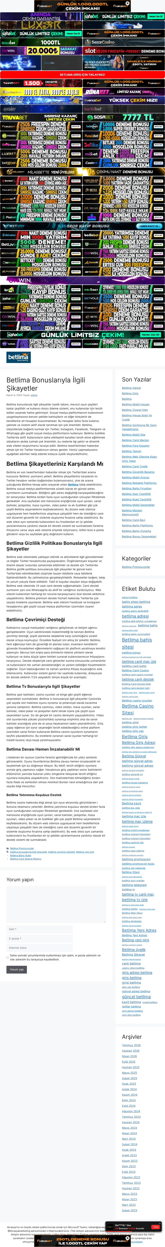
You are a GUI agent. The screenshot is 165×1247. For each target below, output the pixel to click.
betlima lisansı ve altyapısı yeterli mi (137, 812)
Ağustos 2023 (131, 1177)
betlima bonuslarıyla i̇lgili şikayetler (28, 851)
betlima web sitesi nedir (132, 917)
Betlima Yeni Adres (139, 930)
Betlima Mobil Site (133, 434)
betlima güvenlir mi (132, 774)
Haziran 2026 (131, 1050)
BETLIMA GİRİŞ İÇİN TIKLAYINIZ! (82, 74)
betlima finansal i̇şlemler (144, 719)
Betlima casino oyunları (137, 700)
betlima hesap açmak (130, 779)
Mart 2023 (129, 1205)
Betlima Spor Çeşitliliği (136, 494)
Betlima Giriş (130, 393)
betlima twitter (130, 908)
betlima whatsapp (132, 921)
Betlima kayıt (131, 803)
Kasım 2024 (129, 1094)
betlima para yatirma (133, 850)
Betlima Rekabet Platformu (139, 483)
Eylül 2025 (128, 1061)
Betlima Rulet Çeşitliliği (136, 499)
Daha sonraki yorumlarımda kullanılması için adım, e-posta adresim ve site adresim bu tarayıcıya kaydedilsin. (55, 957)
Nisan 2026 (129, 1056)
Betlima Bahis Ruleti (20, 855)
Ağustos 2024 (131, 1111)
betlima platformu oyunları (132, 855)
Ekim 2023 (129, 1166)
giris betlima (131, 977)
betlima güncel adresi (137, 766)
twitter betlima (131, 1006)
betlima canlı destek (138, 679)
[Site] (41, 126)
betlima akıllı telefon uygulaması (139, 621)
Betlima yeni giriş (85, 851)
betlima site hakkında (133, 868)
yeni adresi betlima (132, 1010)
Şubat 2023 (129, 1210)
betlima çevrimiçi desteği (61, 851)
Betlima (127, 399)
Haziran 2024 (131, 1122)
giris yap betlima (131, 987)
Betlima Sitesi (131, 872)
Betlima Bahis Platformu (137, 525)
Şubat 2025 (129, 1078)
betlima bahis (148, 625)
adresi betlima (129, 597)
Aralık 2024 (129, 1089)
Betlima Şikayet (133, 955)
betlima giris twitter (134, 726)
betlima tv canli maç (138, 894)
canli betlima (131, 963)
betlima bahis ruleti (130, 630)
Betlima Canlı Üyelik (135, 466)
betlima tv (128, 889)
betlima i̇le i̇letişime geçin (132, 791)
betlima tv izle (135, 899)
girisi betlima (131, 983)
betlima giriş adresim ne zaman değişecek (139, 752)
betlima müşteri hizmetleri (136, 834)
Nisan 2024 (129, 1133)
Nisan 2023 (129, 1199)
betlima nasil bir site (133, 842)
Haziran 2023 (131, 1188)
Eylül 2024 (129, 1105)
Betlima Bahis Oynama (136, 531)
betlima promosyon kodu (138, 863)
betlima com (127, 719)
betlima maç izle (134, 816)
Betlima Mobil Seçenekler (138, 505)
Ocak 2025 (129, 1083)
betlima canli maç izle (139, 661)
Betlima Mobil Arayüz (135, 477)
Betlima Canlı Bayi (133, 520)
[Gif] (82, 172)
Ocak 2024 (129, 1149)
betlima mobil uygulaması (136, 830)
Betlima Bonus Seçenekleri (139, 536)
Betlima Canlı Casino (135, 670)
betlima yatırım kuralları (131, 926)
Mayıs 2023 (129, 1194)
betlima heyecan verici (131, 787)
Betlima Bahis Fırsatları (136, 488)
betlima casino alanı (130, 697)
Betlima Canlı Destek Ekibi (136, 684)
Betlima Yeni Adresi (134, 935)
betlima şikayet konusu (131, 959)
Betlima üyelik (134, 949)
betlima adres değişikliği (135, 611)
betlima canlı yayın (129, 693)
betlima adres (132, 606)
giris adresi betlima (137, 972)
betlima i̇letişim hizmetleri (132, 799)
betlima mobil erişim (130, 826)
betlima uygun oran (147, 909)
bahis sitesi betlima (136, 602)
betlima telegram (134, 885)
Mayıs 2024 (129, 1127)
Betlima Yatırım (131, 451)
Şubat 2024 (129, 1144)
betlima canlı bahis (134, 666)
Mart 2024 (129, 1138)
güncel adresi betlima (136, 991)
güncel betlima (136, 996)
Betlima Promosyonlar (22, 848)
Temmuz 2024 (131, 1116)
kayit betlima (131, 1002)
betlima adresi (135, 616)
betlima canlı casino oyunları (137, 674)
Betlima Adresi (131, 388)
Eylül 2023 (129, 1171)
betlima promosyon (136, 859)
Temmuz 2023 (131, 1183)
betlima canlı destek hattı (136, 688)
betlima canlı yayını (147, 693)
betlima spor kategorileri (132, 877)
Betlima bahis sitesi (137, 643)
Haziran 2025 (130, 1067)
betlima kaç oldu (131, 807)
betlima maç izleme (137, 821)
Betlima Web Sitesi (132, 913)
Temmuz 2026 (131, 1045)
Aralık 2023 (129, 1155)
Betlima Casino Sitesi (138, 709)
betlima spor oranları (133, 880)
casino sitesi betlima (133, 968)
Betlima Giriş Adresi (138, 742)
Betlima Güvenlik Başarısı (138, 472)
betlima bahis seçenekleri (136, 634)
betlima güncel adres (137, 761)
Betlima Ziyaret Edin (135, 410)
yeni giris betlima (131, 1015)
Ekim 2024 (129, 1100)
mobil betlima (150, 1002)
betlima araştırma (129, 626)
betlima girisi (130, 722)
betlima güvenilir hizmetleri (133, 770)
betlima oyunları (128, 847)
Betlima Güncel (134, 756)
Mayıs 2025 (129, 1072)
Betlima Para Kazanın (136, 445)
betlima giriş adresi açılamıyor (138, 747)
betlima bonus (131, 652)
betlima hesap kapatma (135, 782)
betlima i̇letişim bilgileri (131, 795)
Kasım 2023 (129, 1160)
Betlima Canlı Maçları (135, 440)
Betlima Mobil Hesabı (136, 404)
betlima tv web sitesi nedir (133, 905)
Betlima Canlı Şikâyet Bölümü (25, 858)
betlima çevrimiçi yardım (132, 945)
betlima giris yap (133, 731)
